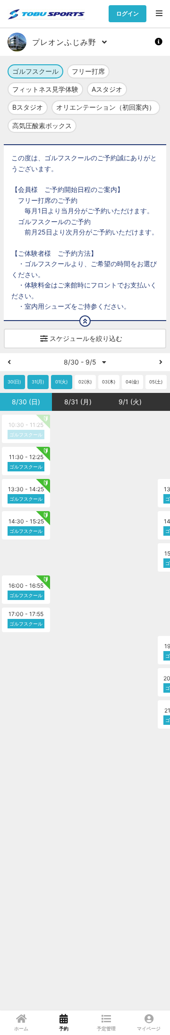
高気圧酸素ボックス (42, 126)
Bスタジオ (27, 107)
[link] (21, 1022)
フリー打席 (88, 71)
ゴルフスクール (35, 71)
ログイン (127, 13)
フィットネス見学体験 (45, 89)
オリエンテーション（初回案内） (105, 107)
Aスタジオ (107, 89)
